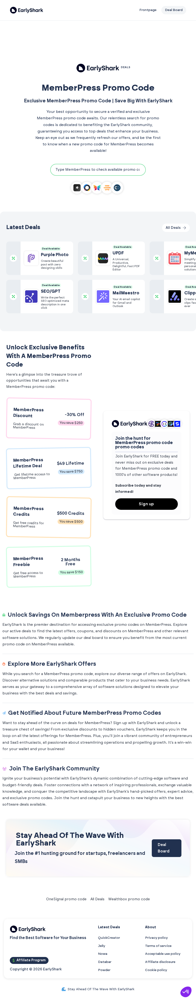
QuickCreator (109, 938)
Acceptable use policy (162, 954)
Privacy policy (156, 938)
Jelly (101, 946)
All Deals (97, 899)
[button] (186, 992)
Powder (104, 970)
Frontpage (148, 10)
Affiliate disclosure (160, 962)
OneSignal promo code (66, 899)
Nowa (102, 954)
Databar (104, 962)
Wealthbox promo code (129, 899)
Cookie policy (156, 970)
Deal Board (163, 848)
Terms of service (158, 946)
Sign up (146, 504)
